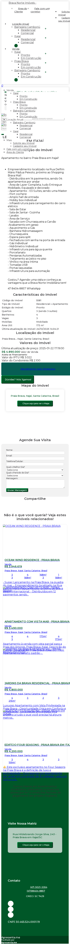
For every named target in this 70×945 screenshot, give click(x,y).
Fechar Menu (16, 80)
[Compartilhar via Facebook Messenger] (38, 505)
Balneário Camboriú (27, 27)
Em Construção (31, 58)
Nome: (9, 450)
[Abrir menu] (1, 85)
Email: (9, 455)
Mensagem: (12, 478)
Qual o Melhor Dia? (15, 467)
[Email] (35, 903)
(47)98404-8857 (36, 890)
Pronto (25, 55)
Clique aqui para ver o (35, 403)
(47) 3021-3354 (38, 887)
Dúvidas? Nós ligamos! (18, 379)
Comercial (27, 33)
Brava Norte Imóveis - (22, 2)
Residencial (28, 30)
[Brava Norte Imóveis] (35, 915)
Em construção (31, 67)
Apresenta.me (10, 937)
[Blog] (35, 909)
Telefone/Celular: (14, 461)
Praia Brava (21, 61)
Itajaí (17, 36)
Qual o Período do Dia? (17, 472)
